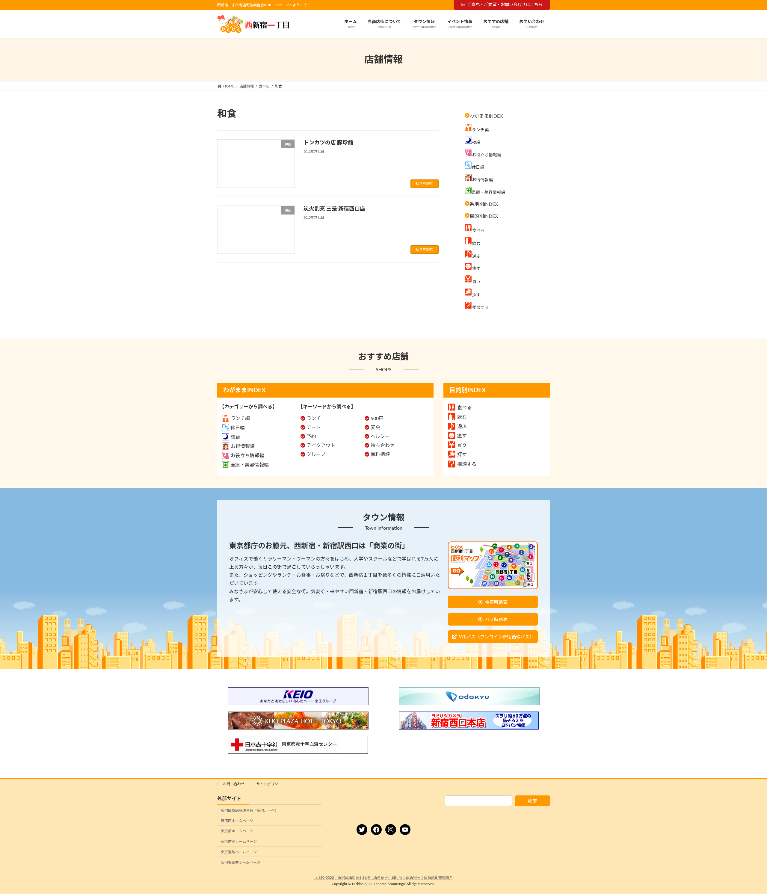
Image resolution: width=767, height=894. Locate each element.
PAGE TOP (744, 861)
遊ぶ (462, 426)
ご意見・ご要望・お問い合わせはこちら (505, 5)
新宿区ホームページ (237, 821)
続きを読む (425, 183)
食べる (464, 407)
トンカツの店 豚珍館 (328, 143)
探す (462, 454)
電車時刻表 (496, 602)
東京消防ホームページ (239, 852)
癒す (462, 436)
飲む (462, 417)
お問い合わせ (233, 784)
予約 (311, 436)
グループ (316, 454)
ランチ (314, 418)
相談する (466, 464)
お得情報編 (243, 446)
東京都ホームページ (237, 831)
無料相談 (380, 454)
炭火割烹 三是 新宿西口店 (334, 209)
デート (314, 427)
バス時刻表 (496, 619)
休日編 (237, 427)
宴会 (375, 427)
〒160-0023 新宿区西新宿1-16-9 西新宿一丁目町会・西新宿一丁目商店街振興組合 (384, 877)
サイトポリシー (269, 784)
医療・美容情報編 (249, 465)
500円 (377, 418)
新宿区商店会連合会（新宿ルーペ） (249, 810)
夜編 (235, 437)
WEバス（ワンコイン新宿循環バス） (496, 637)
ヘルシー (380, 436)
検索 (532, 801)
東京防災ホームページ (239, 841)
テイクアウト (321, 445)
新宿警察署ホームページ (240, 862)
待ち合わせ (383, 445)
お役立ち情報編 (247, 455)
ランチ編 (240, 418)
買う (462, 445)
